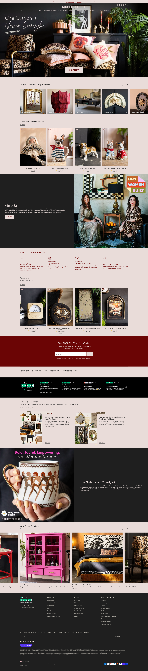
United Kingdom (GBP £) (26, 661)
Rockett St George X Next (53, 616)
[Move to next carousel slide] (126, 85)
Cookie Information (105, 619)
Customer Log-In (51, 600)
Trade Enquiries (78, 611)
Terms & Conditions (106, 621)
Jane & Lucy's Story (105, 603)
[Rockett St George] (74, 7)
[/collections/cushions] (74, 40)
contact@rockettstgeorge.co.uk (27, 607)
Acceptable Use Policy (106, 624)
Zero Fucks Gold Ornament (32, 328)
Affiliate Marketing (78, 613)
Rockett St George (31, 664)
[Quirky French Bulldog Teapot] (60, 147)
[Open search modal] (20, 10)
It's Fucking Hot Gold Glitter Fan (33, 168)
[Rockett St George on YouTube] (127, 5)
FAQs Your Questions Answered (82, 603)
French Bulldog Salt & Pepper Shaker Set (115, 168)
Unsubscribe (77, 616)
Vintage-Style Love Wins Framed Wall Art (115, 328)
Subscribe (117, 636)
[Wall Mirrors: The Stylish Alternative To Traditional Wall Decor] (91, 428)
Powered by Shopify (24, 665)
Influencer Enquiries (79, 608)
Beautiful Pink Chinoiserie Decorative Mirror (87, 328)
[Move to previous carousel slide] (123, 85)
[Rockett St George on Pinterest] (123, 5)
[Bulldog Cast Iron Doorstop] (88, 147)
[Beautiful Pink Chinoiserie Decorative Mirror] (88, 307)
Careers (103, 605)
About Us (103, 600)
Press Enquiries (78, 605)
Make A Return (50, 605)
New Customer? (51, 603)
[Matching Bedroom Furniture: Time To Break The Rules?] (36, 428)
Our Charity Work (105, 608)
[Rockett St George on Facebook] (117, 5)
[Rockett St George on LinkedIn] (121, 5)
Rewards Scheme (51, 611)
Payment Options (51, 613)
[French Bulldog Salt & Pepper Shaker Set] (115, 147)
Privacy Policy (78, 358)
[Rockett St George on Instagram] (119, 5)
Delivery (49, 608)
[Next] (94, 1)
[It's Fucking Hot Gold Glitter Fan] (33, 147)
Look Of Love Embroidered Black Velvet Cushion (60, 329)
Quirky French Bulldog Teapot (60, 168)
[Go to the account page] (123, 10)
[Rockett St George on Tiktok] (125, 5)
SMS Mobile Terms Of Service (108, 616)
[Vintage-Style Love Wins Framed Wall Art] (115, 307)
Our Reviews (104, 611)
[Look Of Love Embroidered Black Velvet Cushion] (60, 307)
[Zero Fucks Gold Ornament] (33, 307)
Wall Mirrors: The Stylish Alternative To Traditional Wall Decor (112, 418)
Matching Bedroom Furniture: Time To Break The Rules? (57, 418)
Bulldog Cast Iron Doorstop (88, 168)
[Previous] (53, 1)
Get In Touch (77, 600)
